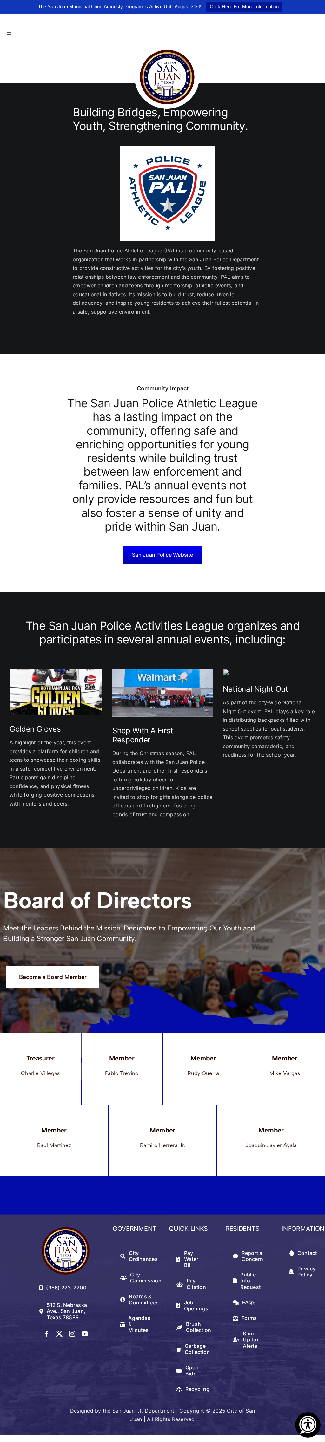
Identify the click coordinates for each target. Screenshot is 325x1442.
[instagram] (72, 1334)
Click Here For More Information (244, 6)
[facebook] (46, 1334)
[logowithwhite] (167, 48)
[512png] (66, 1229)
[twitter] (59, 1334)
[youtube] (85, 1334)
